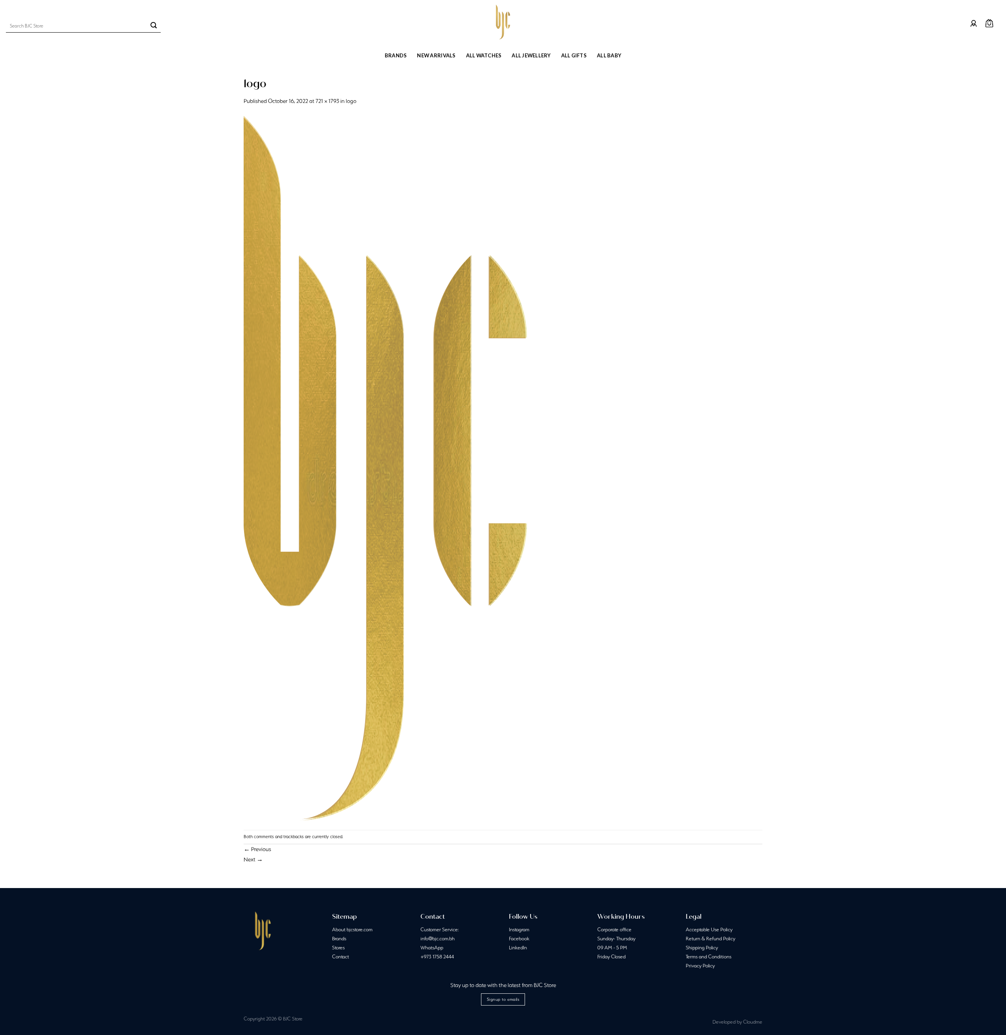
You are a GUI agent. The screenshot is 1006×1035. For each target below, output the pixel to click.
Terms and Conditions (708, 957)
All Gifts (574, 55)
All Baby (609, 55)
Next (253, 859)
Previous (257, 849)
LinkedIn (518, 948)
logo (351, 101)
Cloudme (752, 1022)
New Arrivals (436, 55)
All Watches (484, 55)
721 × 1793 (327, 101)
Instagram (519, 929)
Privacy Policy (700, 966)
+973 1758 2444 (437, 957)
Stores (338, 948)
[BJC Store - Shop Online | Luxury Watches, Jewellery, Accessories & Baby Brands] (503, 22)
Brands (396, 55)
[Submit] (153, 26)
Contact (340, 957)
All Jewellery (531, 55)
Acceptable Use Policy (709, 929)
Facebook (519, 938)
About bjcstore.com (352, 929)
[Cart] (989, 23)
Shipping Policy (702, 948)
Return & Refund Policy (710, 938)
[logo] (385, 467)
